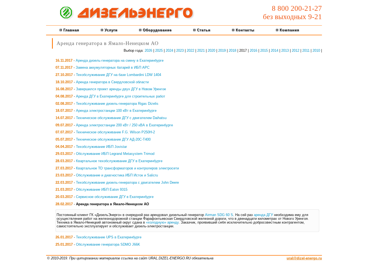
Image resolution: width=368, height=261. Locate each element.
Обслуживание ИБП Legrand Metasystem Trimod (115, 154)
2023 (180, 51)
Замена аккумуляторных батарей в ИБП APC (113, 67)
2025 (159, 51)
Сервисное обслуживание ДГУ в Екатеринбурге (115, 197)
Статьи (203, 30)
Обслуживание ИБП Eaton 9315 (101, 190)
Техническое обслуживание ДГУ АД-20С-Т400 (113, 139)
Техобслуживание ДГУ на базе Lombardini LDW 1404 (118, 75)
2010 (316, 51)
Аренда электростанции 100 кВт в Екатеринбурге (116, 111)
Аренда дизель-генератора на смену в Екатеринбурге (120, 60)
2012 (295, 51)
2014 (274, 51)
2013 (285, 51)
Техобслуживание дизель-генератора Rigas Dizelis (117, 104)
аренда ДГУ (263, 215)
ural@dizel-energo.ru (304, 258)
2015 (264, 51)
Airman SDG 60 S (219, 215)
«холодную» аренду (162, 222)
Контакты (244, 30)
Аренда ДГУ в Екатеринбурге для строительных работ (120, 96)
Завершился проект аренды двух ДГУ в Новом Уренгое (121, 89)
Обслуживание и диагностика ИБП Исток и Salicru (117, 175)
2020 (211, 51)
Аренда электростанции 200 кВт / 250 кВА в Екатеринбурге (124, 125)
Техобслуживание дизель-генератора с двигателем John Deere (127, 183)
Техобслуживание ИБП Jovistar (101, 147)
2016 (253, 51)
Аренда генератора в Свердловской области (112, 82)
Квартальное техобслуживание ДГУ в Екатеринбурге (119, 161)
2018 (232, 51)
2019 (222, 51)
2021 (201, 51)
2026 (148, 51)
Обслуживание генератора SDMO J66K (108, 244)
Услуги (110, 30)
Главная (70, 30)
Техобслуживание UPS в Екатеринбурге (108, 237)
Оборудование (156, 30)
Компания (288, 30)
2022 (190, 51)
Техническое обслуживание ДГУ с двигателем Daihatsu (121, 118)
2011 (306, 51)
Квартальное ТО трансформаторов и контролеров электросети (127, 168)
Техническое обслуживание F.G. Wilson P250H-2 (115, 132)
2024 (169, 51)
